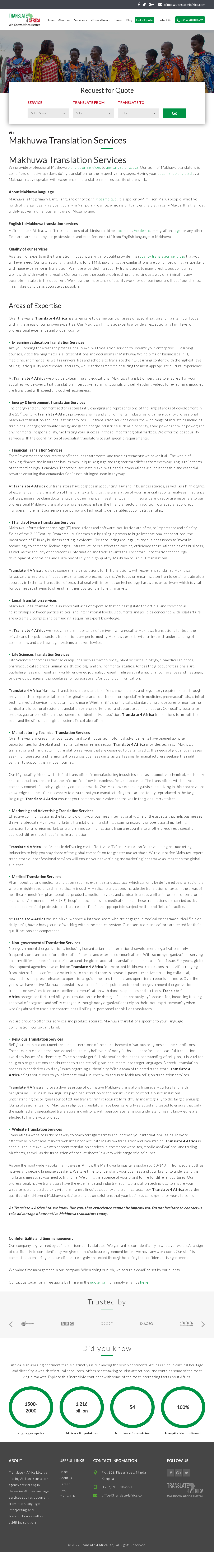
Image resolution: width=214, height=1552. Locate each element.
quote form (99, 1282)
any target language (122, 167)
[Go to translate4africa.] (10, 133)
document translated (175, 173)
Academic (142, 230)
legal (178, 230)
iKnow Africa (99, 20)
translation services (84, 167)
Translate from (88, 102)
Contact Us (164, 20)
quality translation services (162, 256)
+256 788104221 (192, 20)
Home (51, 20)
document (124, 230)
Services (79, 20)
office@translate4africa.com (123, 1495)
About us (64, 20)
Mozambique (106, 199)
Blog (129, 20)
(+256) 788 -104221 (117, 1487)
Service (35, 102)
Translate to (131, 102)
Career (118, 20)
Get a (144, 20)
